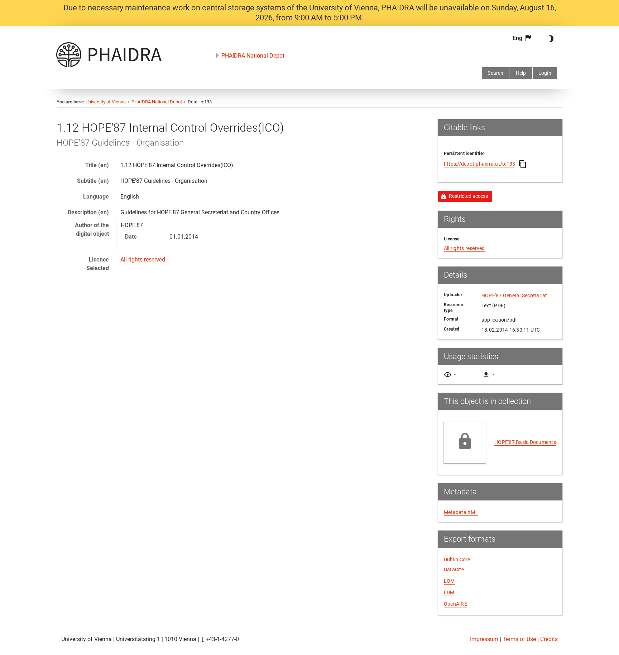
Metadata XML (461, 512)
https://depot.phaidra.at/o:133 (479, 164)
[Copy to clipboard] (522, 164)
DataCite (454, 569)
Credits (549, 639)
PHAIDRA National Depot (252, 55)
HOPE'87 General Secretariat (514, 295)
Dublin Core (457, 559)
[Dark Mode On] (550, 38)
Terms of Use (519, 639)
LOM (449, 581)
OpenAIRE (455, 604)
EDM (449, 592)
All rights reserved (142, 259)
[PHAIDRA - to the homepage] (109, 65)
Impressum (484, 639)
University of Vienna (106, 101)
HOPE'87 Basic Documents (525, 442)
